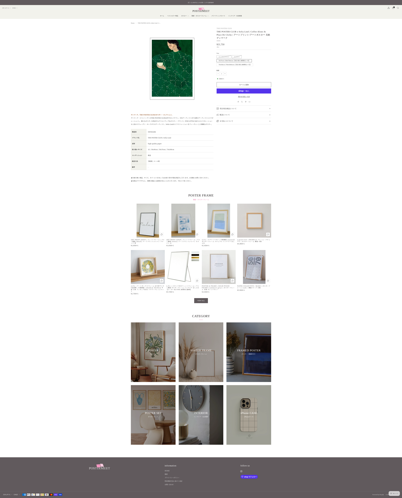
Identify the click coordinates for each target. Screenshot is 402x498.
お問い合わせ (169, 484)
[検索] (398, 8)
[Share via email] (249, 102)
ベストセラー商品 (172, 16)
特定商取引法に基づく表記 (173, 481)
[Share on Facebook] (238, 102)
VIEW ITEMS (153, 361)
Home (133, 23)
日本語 (14, 8)
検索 (166, 474)
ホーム (162, 16)
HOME (167, 471)
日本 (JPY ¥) (5, 8)
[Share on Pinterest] (246, 102)
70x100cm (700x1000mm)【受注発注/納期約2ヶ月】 (235, 65)
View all (201, 300)
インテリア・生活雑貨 (235, 16)
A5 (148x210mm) (224, 57)
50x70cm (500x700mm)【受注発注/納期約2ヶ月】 (234, 61)
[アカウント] (389, 8)
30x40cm (237, 57)
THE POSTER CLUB (224, 28)
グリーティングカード (218, 16)
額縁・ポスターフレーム (199, 16)
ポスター (184, 16)
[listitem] (201, 2)
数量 (218, 70)
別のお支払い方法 (244, 96)
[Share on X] (242, 102)
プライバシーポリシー (172, 477)
